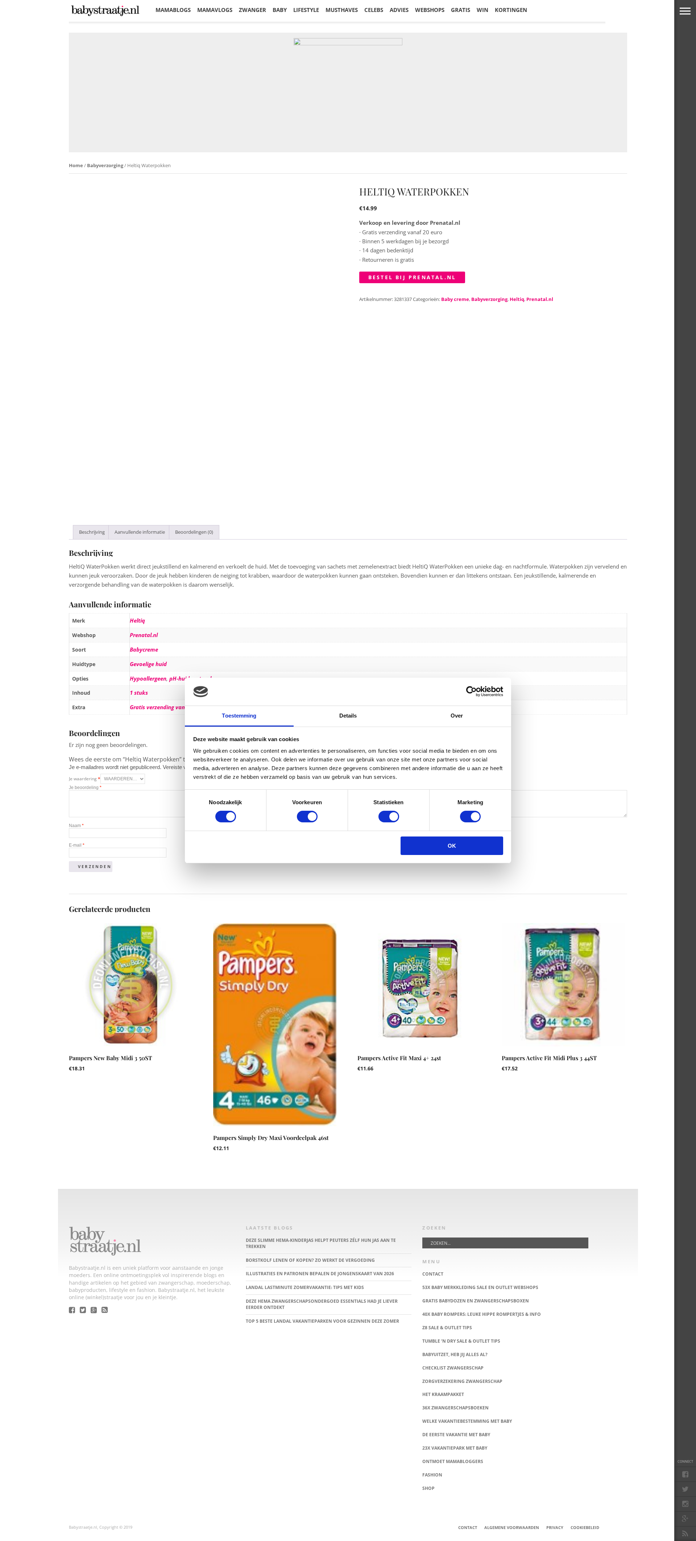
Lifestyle (306, 9)
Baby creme (455, 299)
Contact (467, 1527)
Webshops (429, 9)
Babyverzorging (105, 165)
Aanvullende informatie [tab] (140, 532)
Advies (399, 9)
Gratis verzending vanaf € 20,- (167, 707)
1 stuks (139, 692)
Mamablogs (173, 9)
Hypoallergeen (148, 678)
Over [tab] (457, 715)
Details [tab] (348, 715)
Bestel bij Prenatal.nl (412, 277)
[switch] (307, 816)
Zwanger (252, 9)
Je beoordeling (85, 787)
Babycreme (144, 649)
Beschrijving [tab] (92, 532)
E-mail (76, 845)
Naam (76, 825)
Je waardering (84, 779)
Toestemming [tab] (239, 715)
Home (76, 165)
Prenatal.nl (539, 299)
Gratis (460, 9)
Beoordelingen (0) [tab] (194, 532)
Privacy (554, 1527)
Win (482, 9)
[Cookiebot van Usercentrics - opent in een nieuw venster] (471, 691)
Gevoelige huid (148, 664)
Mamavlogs (214, 9)
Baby (280, 9)
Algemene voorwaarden (511, 1527)
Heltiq (517, 299)
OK (452, 846)
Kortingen (511, 9)
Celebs (373, 9)
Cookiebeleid (585, 1527)
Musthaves (342, 9)
